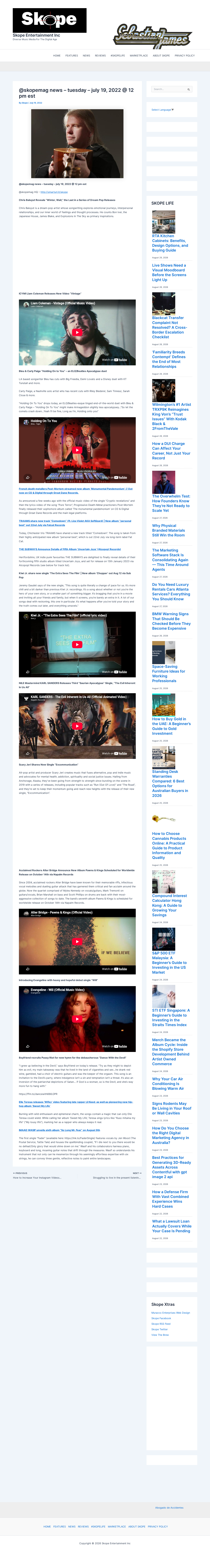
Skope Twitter (159, 1328)
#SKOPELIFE (98, 1526)
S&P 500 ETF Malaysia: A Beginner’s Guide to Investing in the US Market (169, 962)
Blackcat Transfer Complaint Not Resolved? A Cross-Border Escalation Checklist (169, 326)
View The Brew (160, 1334)
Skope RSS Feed (160, 1323)
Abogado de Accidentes (169, 1507)
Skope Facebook (161, 1317)
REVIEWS (83, 1526)
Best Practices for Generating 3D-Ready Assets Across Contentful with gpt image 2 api (171, 1166)
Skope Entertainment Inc (36, 34)
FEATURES (59, 1526)
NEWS (71, 1526)
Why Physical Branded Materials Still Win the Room (168, 530)
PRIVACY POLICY (158, 1526)
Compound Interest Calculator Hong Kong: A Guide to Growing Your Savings (169, 904)
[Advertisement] (174, 1397)
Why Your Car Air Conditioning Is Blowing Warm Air (168, 1083)
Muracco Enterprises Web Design (170, 1311)
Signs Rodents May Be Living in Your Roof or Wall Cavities (171, 1108)
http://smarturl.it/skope (54, 191)
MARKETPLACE (117, 1526)
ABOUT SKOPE (136, 1526)
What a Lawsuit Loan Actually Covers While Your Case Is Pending (172, 1225)
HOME (47, 1526)
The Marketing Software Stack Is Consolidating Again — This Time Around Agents (170, 559)
